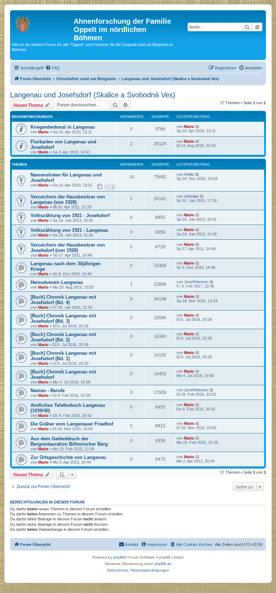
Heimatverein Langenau (57, 282)
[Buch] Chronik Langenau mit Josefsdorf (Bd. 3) (63, 318)
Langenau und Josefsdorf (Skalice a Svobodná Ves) (92, 95)
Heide (189, 174)
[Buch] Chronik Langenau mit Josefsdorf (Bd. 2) (63, 337)
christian (191, 196)
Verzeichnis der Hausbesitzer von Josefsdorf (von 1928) (68, 247)
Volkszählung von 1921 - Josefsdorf (70, 215)
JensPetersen (196, 282)
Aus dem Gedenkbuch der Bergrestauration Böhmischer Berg (69, 441)
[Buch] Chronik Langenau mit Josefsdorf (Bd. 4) (63, 299)
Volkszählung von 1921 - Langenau (69, 230)
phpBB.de (163, 564)
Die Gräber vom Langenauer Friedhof (72, 424)
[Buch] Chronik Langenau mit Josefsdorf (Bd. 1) (63, 355)
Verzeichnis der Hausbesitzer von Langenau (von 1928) (68, 199)
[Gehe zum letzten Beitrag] (198, 126)
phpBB (119, 557)
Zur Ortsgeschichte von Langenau (68, 457)
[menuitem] (52, 68)
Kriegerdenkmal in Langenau (63, 127)
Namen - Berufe (48, 390)
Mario (43, 132)
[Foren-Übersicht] (43, 23)
